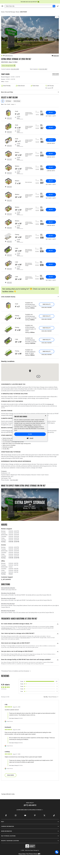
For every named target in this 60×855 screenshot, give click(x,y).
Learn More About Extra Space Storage (29, 809)
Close (30, 434)
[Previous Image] (2, 30)
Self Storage (8, 101)
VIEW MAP (56, 55)
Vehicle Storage (17, 101)
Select (51, 112)
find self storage (10, 12)
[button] (30, 297)
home (2, 12)
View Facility (47, 304)
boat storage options (25, 637)
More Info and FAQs (7, 92)
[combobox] (30, 6)
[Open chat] (57, 852)
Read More (10, 775)
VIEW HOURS (55, 74)
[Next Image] (58, 30)
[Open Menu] (2, 6)
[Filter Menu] (2, 101)
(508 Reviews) (9, 55)
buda (17, 12)
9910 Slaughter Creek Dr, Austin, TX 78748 (30, 329)
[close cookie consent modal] (46, 416)
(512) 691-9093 (15, 69)
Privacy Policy (22, 853)
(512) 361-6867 (43, 69)
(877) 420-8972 (7, 579)
